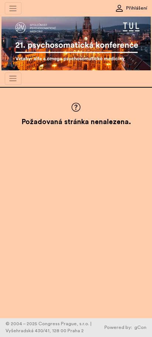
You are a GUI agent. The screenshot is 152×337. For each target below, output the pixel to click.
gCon (140, 327)
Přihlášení (136, 8)
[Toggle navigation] (13, 8)
